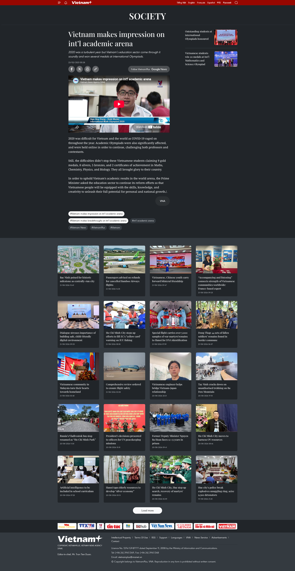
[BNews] (128, 526)
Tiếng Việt (181, 2)
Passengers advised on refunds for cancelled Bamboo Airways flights (123, 281)
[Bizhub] (141, 526)
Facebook (71, 69)
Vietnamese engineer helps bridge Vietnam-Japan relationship (167, 388)
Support (163, 537)
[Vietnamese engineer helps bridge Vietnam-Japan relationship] (170, 366)
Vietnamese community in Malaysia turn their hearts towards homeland (74, 388)
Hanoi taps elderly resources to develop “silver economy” (123, 489)
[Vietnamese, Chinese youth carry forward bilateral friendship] (170, 259)
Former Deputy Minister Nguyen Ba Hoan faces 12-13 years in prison (170, 439)
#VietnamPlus (98, 227)
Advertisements (219, 537)
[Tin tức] (113, 526)
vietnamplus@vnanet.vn (130, 557)
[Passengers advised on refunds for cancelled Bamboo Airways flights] (124, 259)
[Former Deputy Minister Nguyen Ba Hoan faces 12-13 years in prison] (170, 418)
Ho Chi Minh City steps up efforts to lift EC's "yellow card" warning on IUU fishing (123, 336)
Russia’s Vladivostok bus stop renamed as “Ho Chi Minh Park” (78, 437)
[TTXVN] (86, 526)
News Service (201, 537)
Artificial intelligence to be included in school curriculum (77, 489)
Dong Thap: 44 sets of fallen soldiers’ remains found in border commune (213, 336)
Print (87, 69)
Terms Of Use (141, 537)
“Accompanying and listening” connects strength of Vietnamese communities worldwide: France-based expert (216, 283)
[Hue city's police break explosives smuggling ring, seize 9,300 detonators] (216, 469)
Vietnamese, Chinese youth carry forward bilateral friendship (170, 279)
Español (211, 2)
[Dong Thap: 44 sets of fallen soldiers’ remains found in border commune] (216, 315)
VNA (188, 537)
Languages (176, 537)
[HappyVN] (67, 526)
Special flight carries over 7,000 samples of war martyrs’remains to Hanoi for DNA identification (170, 336)
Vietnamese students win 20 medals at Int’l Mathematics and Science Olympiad (197, 58)
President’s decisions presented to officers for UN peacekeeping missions (123, 439)
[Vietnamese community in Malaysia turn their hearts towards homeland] (78, 366)
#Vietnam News (78, 227)
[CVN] (184, 526)
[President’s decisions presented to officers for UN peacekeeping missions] (124, 418)
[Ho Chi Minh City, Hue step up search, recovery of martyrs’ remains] (170, 469)
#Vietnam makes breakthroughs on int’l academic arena (98, 220)
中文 (219, 3)
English (191, 2)
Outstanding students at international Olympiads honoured (198, 35)
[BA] (227, 526)
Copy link (95, 69)
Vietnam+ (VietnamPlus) (82, 2)
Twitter (79, 69)
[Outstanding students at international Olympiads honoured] (225, 37)
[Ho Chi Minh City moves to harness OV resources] (216, 418)
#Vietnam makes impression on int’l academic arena (96, 213)
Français (201, 2)
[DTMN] (205, 526)
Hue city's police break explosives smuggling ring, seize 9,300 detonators (216, 491)
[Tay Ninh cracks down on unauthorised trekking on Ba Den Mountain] (216, 366)
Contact (115, 541)
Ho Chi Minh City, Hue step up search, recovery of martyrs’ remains (169, 491)
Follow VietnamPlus (140, 69)
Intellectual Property (121, 537)
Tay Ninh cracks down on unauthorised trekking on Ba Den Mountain (214, 388)
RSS (153, 537)
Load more (148, 510)
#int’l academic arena (143, 220)
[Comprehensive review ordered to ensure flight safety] (124, 366)
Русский (227, 3)
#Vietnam (115, 227)
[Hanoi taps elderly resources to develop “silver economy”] (124, 469)
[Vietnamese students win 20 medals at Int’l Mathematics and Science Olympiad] (225, 59)
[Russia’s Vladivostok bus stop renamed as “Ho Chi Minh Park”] (78, 418)
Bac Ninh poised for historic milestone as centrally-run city (77, 279)
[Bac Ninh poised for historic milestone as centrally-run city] (78, 259)
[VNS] (162, 526)
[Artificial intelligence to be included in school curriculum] (78, 469)
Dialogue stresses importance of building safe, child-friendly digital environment (78, 336)
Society (147, 16)
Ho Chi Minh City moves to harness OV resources (213, 437)
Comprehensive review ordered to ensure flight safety (123, 386)
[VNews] (100, 526)
